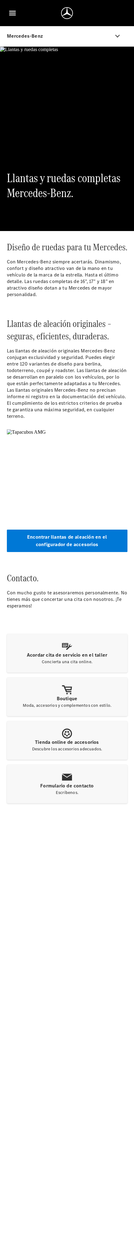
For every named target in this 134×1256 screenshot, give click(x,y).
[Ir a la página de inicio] (67, 13)
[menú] (12, 13)
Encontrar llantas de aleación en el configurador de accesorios (67, 541)
